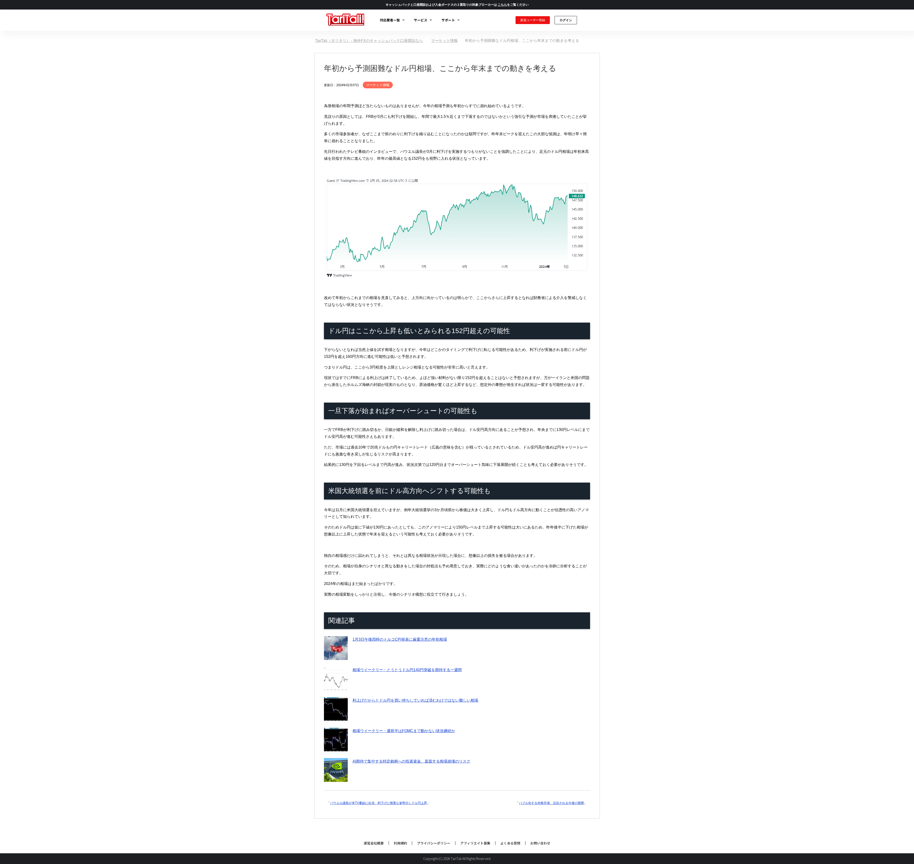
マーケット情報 (377, 85)
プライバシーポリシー (433, 843)
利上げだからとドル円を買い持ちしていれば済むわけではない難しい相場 (415, 700)
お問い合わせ (540, 843)
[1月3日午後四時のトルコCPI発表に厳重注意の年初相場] (336, 656)
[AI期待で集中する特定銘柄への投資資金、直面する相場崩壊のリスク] (336, 778)
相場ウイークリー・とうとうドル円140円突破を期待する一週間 (407, 670)
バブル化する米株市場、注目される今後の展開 (551, 803)
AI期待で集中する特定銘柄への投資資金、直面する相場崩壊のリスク (411, 761)
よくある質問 (510, 843)
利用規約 (400, 843)
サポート (448, 20)
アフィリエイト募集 (475, 843)
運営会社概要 (374, 843)
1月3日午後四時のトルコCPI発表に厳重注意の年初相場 (400, 639)
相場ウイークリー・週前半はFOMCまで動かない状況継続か (404, 731)
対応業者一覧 (390, 20)
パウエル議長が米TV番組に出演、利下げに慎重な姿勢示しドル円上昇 (378, 803)
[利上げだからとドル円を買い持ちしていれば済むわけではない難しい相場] (336, 717)
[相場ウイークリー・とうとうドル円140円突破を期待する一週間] (336, 687)
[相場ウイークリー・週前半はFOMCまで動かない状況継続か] (336, 748)
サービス (420, 20)
